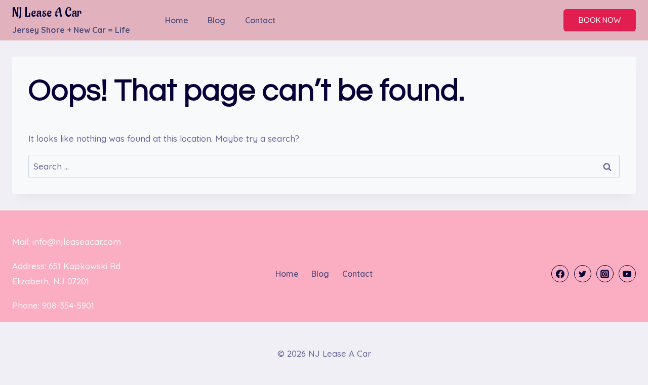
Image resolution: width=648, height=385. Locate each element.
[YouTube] (627, 273)
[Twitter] (582, 273)
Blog (216, 20)
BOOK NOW (600, 20)
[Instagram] (605, 273)
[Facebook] (560, 273)
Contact (260, 20)
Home (176, 20)
